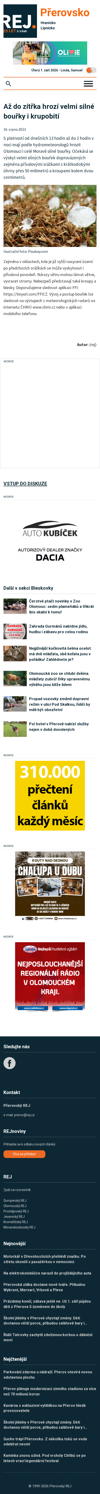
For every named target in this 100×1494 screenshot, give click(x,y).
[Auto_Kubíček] (50, 537)
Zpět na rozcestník (17, 1190)
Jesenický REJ (14, 1216)
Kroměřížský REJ (15, 1222)
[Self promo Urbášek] (50, 796)
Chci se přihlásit (24, 1154)
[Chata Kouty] (50, 886)
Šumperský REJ (15, 1200)
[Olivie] (50, 53)
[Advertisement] (50, 414)
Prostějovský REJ (16, 1211)
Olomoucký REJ (15, 1206)
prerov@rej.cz (24, 1115)
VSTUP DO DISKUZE (25, 483)
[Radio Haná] (50, 977)
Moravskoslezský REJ (19, 1227)
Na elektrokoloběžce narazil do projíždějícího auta (47, 1273)
